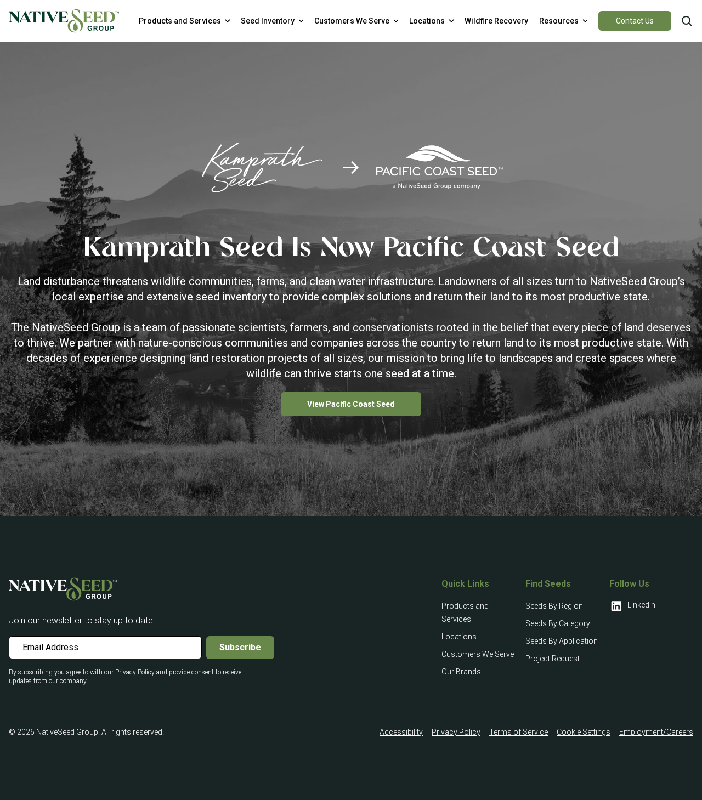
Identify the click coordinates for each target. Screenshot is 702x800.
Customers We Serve (477, 654)
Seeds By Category (557, 623)
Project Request (552, 658)
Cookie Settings (583, 732)
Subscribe (240, 647)
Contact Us (635, 20)
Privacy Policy (456, 732)
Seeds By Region (554, 606)
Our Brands (461, 671)
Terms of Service (518, 732)
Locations (459, 636)
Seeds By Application (561, 641)
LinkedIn (641, 604)
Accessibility (401, 732)
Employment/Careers (656, 732)
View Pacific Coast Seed (351, 404)
